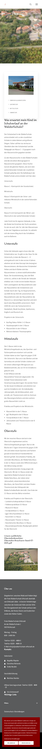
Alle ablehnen (11, 743)
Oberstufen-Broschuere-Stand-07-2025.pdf (18, 541)
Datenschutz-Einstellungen (14, 711)
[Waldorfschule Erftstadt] (5, 4)
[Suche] (29, 4)
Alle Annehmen (26, 743)
